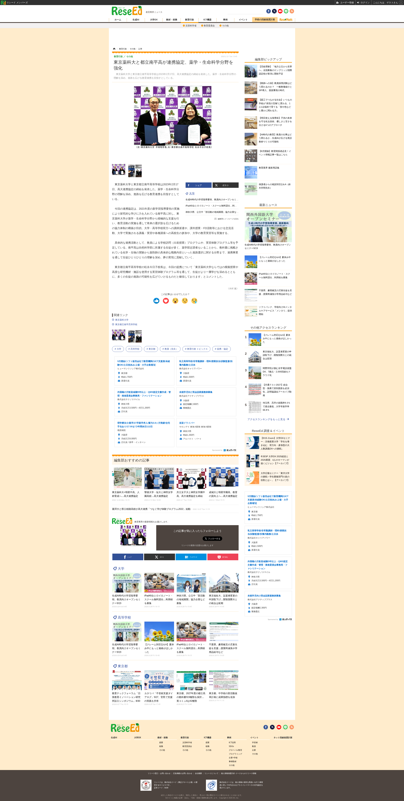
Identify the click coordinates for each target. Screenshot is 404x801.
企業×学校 (233, 758)
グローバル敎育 (235, 750)
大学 (192, 193)
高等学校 (135, 349)
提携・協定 (222, 349)
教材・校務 (171, 19)
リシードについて (211, 773)
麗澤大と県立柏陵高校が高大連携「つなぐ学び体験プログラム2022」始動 (161, 509)
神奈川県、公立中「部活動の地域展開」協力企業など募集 (214, 212)
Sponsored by (217, 450)
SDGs (231, 746)
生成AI (136, 19)
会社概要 (198, 773)
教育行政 (189, 19)
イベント (243, 19)
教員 (254, 746)
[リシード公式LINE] (285, 727)
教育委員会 (209, 25)
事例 (225, 19)
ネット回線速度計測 (283, 738)
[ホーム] (114, 49)
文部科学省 (190, 25)
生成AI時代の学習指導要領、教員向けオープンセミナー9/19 (215, 199)
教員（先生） (171, 349)
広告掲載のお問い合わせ (182, 773)
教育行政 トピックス (197, 349)
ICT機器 (207, 19)
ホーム (118, 19)
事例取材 (232, 761)
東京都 (152, 349)
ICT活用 (232, 742)
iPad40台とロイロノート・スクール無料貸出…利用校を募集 (216, 205)
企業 (254, 750)
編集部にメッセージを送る (228, 219)
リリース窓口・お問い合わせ (159, 773)
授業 (161, 742)
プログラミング (235, 754)
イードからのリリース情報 (245, 773)
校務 (161, 746)
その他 (225, 25)
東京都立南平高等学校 (126, 324)
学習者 (255, 742)
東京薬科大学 (121, 320)
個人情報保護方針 (228, 773)
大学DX (153, 19)
